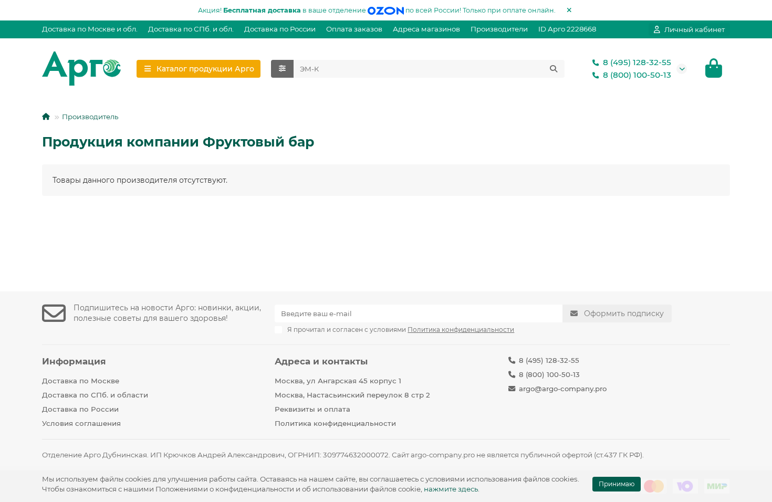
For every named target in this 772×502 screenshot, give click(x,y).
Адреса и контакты (321, 361)
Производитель (90, 116)
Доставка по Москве (80, 380)
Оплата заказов (354, 29)
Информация (74, 361)
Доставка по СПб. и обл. (191, 29)
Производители (499, 29)
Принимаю (616, 484)
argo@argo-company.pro (563, 388)
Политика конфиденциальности (335, 423)
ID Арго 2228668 (567, 29)
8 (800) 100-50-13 (637, 75)
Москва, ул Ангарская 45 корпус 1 (338, 380)
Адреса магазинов (426, 29)
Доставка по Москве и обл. (90, 29)
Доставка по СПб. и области (95, 395)
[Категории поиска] (282, 69)
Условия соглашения (81, 423)
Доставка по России (280, 29)
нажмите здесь (451, 489)
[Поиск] (553, 68)
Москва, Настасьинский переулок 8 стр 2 (352, 395)
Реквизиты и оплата (312, 409)
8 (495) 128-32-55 (637, 62)
